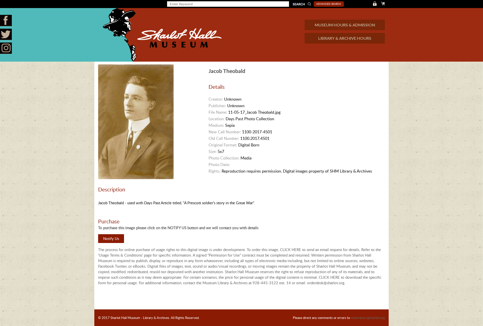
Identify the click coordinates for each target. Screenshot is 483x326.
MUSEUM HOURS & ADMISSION (345, 24)
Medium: (216, 125)
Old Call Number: (224, 138)
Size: (213, 151)
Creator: (216, 99)
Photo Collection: (224, 158)
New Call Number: (225, 132)
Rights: (215, 171)
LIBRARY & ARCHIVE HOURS (344, 38)
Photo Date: (219, 164)
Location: (217, 118)
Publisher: (217, 105)
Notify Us (111, 238)
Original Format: (223, 145)
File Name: (218, 112)
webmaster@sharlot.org (368, 317)
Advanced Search (328, 4)
